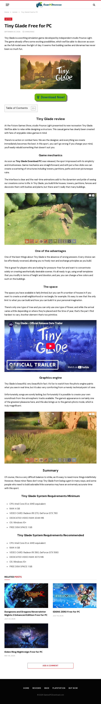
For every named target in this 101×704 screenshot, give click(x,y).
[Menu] (7, 5)
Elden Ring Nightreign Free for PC (23, 651)
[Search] (93, 5)
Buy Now (73, 688)
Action (8, 19)
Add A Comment (50, 666)
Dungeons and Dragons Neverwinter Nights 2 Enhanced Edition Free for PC (25, 613)
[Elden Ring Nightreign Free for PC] (26, 635)
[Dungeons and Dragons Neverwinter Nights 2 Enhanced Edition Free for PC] (26, 595)
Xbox (46, 688)
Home (26, 688)
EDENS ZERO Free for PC (66, 611)
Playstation (58, 688)
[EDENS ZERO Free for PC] (75, 595)
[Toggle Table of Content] (32, 108)
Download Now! (53, 97)
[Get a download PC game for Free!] (50, 5)
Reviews (36, 688)
